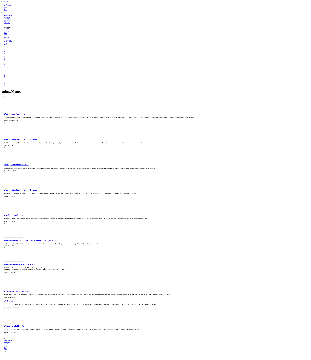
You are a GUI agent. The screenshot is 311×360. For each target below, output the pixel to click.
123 (5, 47)
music (5, 7)
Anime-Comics (8, 41)
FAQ (5, 348)
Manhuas (6, 37)
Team (5, 345)
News (5, 4)
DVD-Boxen (7, 20)
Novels (6, 43)
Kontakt (6, 343)
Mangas (6, 34)
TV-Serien (6, 28)
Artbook (6, 44)
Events (5, 10)
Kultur (5, 8)
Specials (6, 30)
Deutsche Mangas (8, 38)
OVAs (5, 33)
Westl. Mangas (7, 40)
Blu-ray (6, 21)
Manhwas (6, 36)
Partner (6, 346)
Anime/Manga (7, 5)
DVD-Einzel (7, 18)
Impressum (6, 351)
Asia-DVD (7, 23)
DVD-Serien (7, 17)
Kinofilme (6, 31)
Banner (6, 349)
